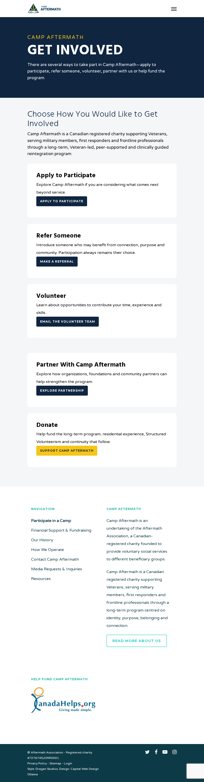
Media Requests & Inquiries (56, 569)
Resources (41, 578)
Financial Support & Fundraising (61, 530)
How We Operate (47, 549)
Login (68, 763)
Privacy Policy (37, 763)
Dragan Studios (47, 769)
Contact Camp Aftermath (55, 559)
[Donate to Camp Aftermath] (63, 715)
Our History (42, 540)
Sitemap (55, 763)
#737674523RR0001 (43, 758)
